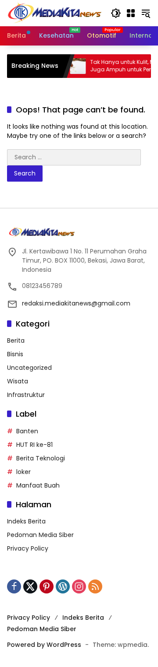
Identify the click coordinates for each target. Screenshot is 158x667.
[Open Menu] (131, 13)
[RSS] (95, 586)
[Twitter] (30, 586)
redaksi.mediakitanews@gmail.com (76, 303)
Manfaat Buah (38, 485)
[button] (116, 13)
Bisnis (15, 354)
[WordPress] (63, 586)
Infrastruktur (26, 394)
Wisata (17, 381)
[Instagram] (79, 586)
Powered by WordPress (44, 644)
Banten (27, 431)
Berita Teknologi (40, 458)
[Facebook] (14, 586)
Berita (16, 340)
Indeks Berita (26, 521)
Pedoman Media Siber (40, 534)
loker (23, 471)
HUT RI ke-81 (34, 444)
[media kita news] (54, 12)
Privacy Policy (27, 548)
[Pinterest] (47, 586)
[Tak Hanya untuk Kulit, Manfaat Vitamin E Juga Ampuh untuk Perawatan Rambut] (73, 66)
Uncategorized (29, 367)
